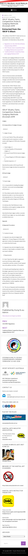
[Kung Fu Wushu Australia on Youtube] (11, 406)
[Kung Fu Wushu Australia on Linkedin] (9, 406)
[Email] (3, 406)
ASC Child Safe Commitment (10, 378)
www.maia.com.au (7, 439)
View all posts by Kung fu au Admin (11, 316)
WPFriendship (13, 553)
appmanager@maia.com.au (9, 527)
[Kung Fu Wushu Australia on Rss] (14, 406)
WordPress (23, 553)
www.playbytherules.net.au (9, 423)
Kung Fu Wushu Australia (19, 550)
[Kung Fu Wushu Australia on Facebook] (6, 406)
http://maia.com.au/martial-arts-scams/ (12, 485)
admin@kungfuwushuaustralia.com (16, 396)
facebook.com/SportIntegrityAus (11, 382)
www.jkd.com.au (6, 461)
